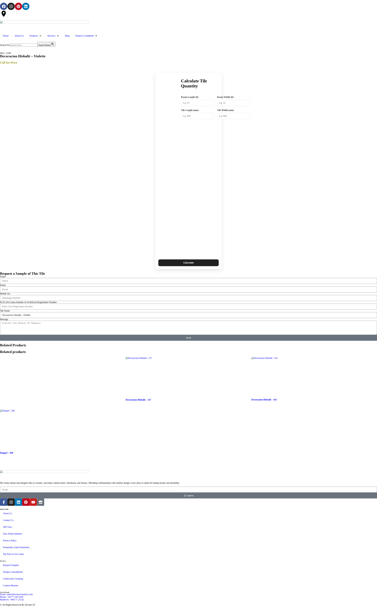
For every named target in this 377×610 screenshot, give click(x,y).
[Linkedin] (25, 6)
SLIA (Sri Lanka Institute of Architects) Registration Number (28, 302)
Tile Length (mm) (190, 110)
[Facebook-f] (3, 502)
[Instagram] (11, 6)
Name (3, 276)
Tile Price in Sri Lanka (13, 554)
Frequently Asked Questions (16, 547)
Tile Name (5, 310)
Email (2, 285)
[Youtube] (33, 502)
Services (51, 35)
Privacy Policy (9, 540)
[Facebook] (3, 6)
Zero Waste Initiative (12, 533)
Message (4, 319)
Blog (67, 35)
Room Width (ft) (225, 97)
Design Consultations (13, 572)
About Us (19, 35)
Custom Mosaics (10, 585)
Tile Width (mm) (225, 110)
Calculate (188, 262)
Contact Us (8, 520)
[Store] (40, 502)
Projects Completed (84, 35)
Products (34, 35)
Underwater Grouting (13, 578)
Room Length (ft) (189, 97)
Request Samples (11, 565)
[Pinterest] (18, 6)
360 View (7, 527)
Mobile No (5, 293)
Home (6, 35)
